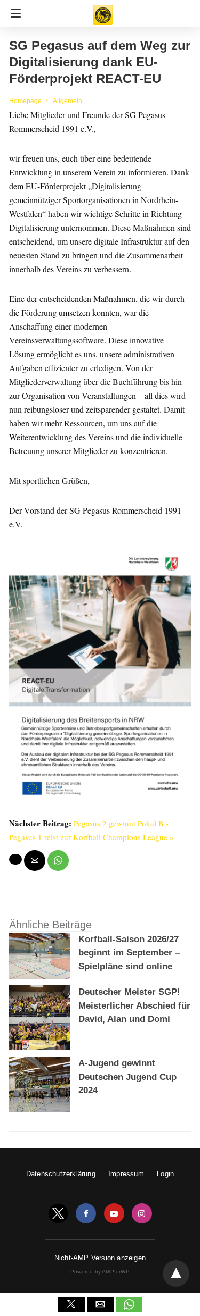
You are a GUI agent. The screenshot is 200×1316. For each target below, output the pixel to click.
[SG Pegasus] (103, 10)
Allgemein (67, 101)
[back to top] (176, 1273)
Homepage (25, 101)
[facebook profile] (86, 1214)
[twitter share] (15, 859)
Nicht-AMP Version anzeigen (100, 1258)
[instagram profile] (142, 1214)
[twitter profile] (58, 1214)
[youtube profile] (114, 1214)
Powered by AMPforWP (100, 1272)
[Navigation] (13, 13)
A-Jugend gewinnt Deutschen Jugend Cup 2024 (127, 1076)
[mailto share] (34, 860)
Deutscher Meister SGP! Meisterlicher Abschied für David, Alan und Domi (134, 1005)
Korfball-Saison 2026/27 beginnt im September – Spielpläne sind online (129, 952)
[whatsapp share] (58, 860)
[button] (71, 1304)
